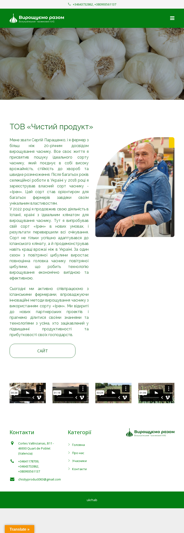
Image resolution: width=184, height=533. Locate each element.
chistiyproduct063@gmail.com (39, 479)
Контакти (79, 469)
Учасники (79, 461)
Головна (78, 445)
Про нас (78, 453)
